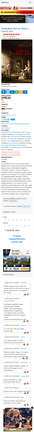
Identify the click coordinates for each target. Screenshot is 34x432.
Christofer (24, 362)
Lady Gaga (5, 145)
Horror (9, 115)
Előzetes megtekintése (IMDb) (11, 155)
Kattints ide (26, 206)
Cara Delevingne (15, 147)
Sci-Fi (14, 115)
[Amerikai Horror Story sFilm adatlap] (5, 98)
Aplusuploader (10, 301)
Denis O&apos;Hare (20, 134)
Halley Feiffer (5, 124)
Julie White (10, 139)
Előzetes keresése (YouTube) (10, 152)
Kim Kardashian (13, 143)
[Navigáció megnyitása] (30, 2)
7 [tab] (28, 220)
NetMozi (5, 2)
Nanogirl (24, 348)
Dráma (3, 115)
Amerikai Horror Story (14, 28)
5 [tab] (20, 220)
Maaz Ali (4, 149)
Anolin (23, 337)
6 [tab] (24, 220)
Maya (22, 397)
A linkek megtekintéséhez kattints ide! (17, 239)
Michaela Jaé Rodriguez (18, 145)
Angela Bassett (6, 132)
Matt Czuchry (26, 132)
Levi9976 (23, 283)
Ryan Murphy (15, 124)
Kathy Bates (16, 132)
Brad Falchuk (25, 124)
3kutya (23, 325)
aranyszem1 (25, 376)
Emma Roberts (16, 136)
